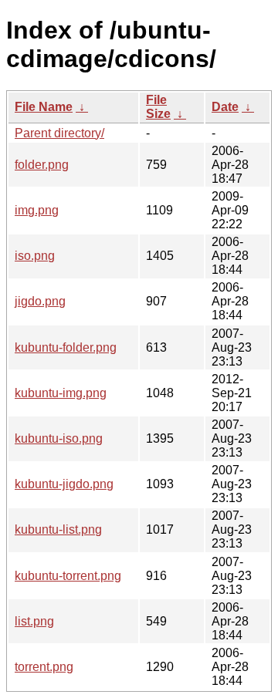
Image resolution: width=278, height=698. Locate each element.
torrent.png (44, 666)
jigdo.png (40, 301)
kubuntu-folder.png (66, 347)
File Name (44, 106)
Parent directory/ (59, 133)
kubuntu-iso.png (59, 438)
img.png (37, 210)
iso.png (35, 255)
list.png (34, 621)
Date (225, 106)
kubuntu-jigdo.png (64, 484)
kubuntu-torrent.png (68, 575)
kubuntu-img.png (61, 393)
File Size (158, 106)
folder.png (42, 164)
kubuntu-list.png (58, 529)
